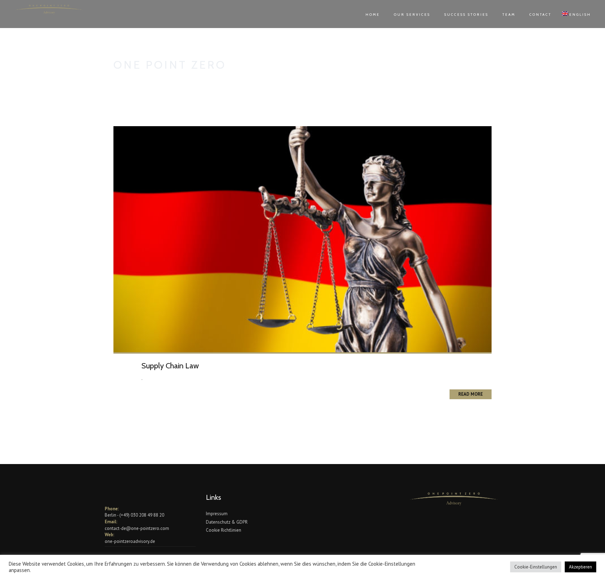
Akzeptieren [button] (580, 567)
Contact (540, 14)
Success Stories (466, 14)
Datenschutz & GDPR (227, 522)
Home (373, 14)
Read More (470, 394)
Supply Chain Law (170, 365)
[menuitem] (573, 14)
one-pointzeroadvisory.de (130, 541)
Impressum (217, 514)
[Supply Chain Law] (302, 239)
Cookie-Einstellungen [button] (535, 567)
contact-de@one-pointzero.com (137, 528)
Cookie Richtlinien (223, 530)
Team (508, 14)
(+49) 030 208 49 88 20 (141, 515)
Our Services (412, 14)
